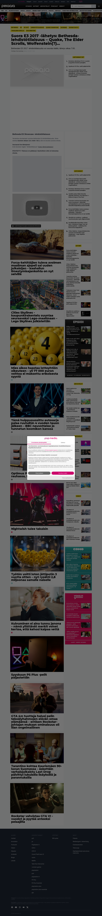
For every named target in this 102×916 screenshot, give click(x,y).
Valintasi (63, 442)
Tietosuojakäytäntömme (68, 478)
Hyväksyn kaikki (62, 473)
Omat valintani (39, 473)
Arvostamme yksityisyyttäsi (39, 442)
